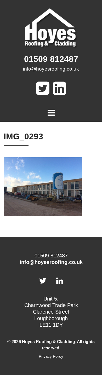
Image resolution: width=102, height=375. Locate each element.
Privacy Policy (51, 356)
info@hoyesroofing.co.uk (51, 69)
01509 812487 (51, 59)
